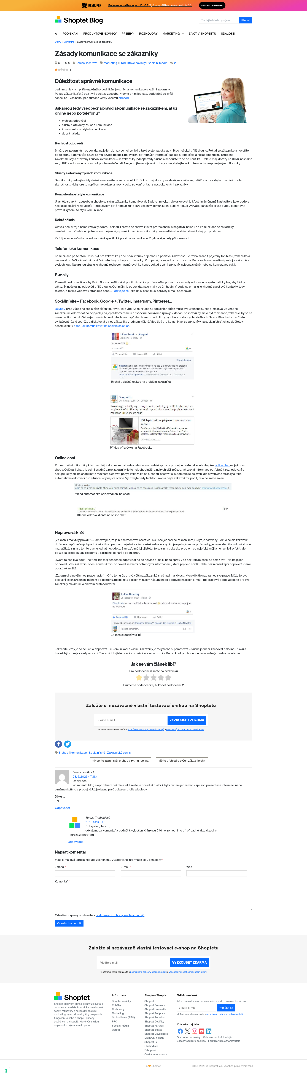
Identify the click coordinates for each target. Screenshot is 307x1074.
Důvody (60, 309)
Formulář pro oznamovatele (224, 1041)
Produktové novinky (100, 33)
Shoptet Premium (154, 1005)
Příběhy (128, 33)
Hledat (245, 20)
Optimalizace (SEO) (123, 1017)
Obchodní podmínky (188, 1037)
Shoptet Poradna (154, 1017)
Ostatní (116, 1029)
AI (56, 33)
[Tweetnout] (67, 744)
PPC (114, 1021)
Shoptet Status (153, 1029)
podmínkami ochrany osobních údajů (146, 729)
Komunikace (78, 752)
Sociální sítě (97, 752)
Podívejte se (120, 291)
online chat (222, 465)
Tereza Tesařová (86, 63)
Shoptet (149, 1001)
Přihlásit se (226, 1008)
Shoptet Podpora (154, 1013)
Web (189, 867)
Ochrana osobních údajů (217, 1037)
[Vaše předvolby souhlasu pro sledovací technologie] (6, 1070)
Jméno (60, 867)
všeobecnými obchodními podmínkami (185, 729)
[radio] (139, 678)
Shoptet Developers (156, 1033)
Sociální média (157, 63)
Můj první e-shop (154, 1038)
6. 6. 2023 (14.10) (96, 822)
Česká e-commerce (155, 1054)
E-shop (63, 752)
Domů (58, 41)
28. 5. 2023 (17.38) (85, 776)
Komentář (62, 881)
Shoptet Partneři (154, 1025)
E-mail (126, 867)
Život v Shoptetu (202, 33)
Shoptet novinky (121, 1001)
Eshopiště (150, 1050)
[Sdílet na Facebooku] (58, 744)
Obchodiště (151, 1046)
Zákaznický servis (119, 752)
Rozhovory (148, 33)
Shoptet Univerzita (155, 1009)
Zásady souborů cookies (191, 1041)
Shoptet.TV (150, 1042)
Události (228, 33)
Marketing (171, 33)
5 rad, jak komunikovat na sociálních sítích (101, 326)
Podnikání (70, 33)
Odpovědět (62, 808)
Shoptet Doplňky (154, 1021)
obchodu (124, 98)
